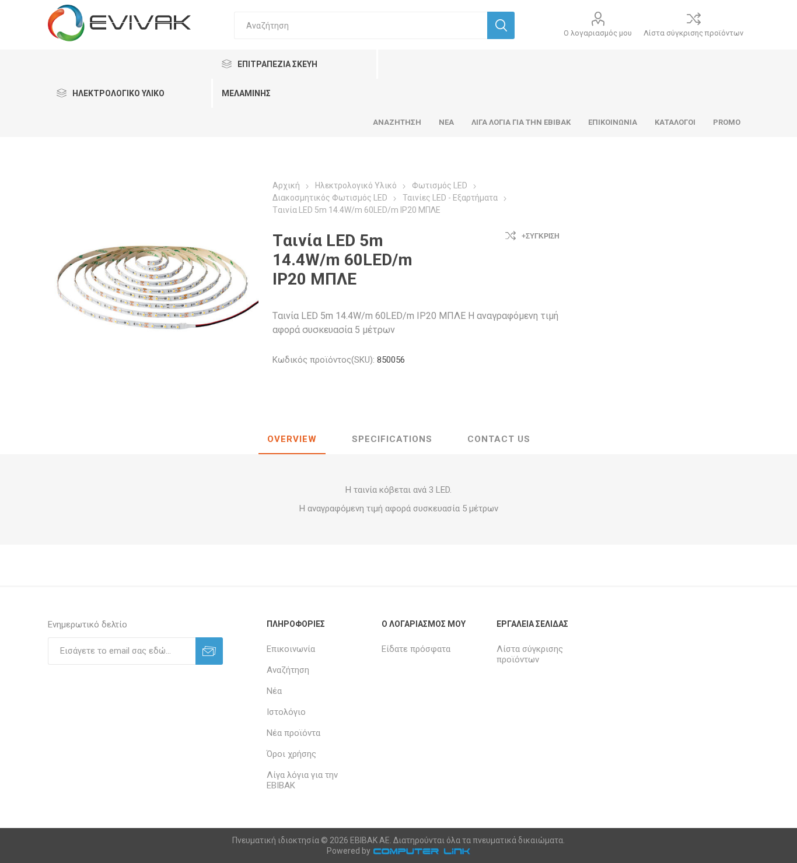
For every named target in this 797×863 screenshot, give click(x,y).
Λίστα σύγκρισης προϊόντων (693, 33)
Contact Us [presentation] (498, 439)
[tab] (292, 439)
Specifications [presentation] (392, 439)
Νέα (274, 691)
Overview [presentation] (292, 439)
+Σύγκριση (541, 236)
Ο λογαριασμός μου (598, 33)
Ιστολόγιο (286, 712)
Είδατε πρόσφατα (416, 649)
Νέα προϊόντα (293, 733)
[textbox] (360, 25)
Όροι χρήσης (291, 754)
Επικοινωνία (291, 649)
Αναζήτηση (288, 670)
